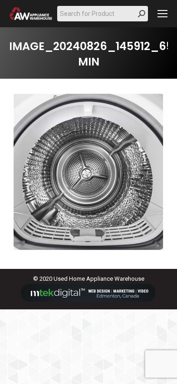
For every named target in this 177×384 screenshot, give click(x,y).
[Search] (141, 13)
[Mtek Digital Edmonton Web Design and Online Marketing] (88, 299)
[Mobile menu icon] (162, 13)
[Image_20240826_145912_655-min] (88, 171)
